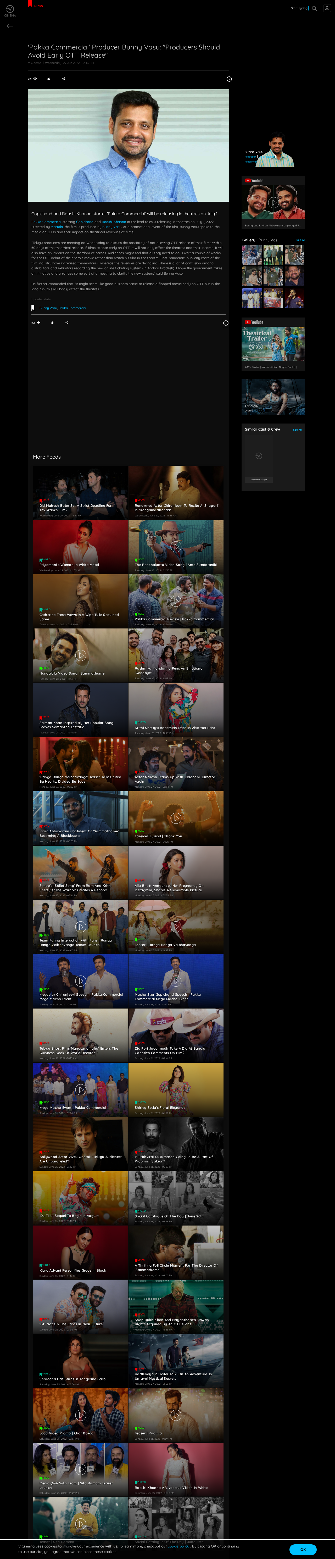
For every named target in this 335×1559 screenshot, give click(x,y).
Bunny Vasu (111, 227)
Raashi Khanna (114, 222)
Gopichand (84, 222)
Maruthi (57, 227)
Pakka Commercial (46, 222)
